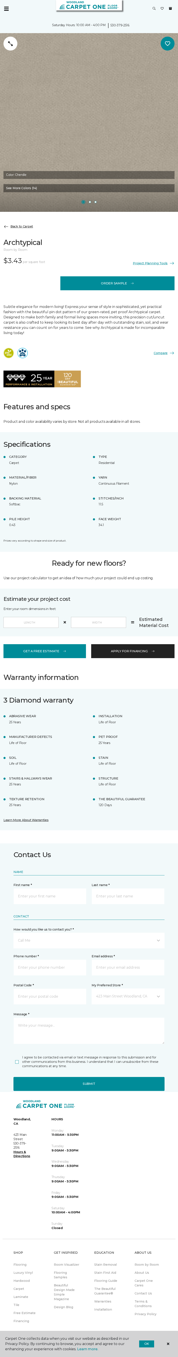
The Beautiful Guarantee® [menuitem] (104, 1291)
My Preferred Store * (107, 985)
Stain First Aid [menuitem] (105, 1273)
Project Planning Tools (150, 263)
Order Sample (114, 283)
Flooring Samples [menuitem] (60, 1275)
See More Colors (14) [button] (21, 188)
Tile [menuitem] (16, 1305)
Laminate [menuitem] (20, 1297)
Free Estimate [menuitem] (24, 1313)
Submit (89, 1084)
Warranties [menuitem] (102, 1301)
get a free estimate (41, 651)
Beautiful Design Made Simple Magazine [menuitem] (64, 1292)
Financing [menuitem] (21, 1321)
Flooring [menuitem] (19, 1265)
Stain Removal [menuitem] (105, 1265)
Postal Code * (23, 985)
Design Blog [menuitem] (63, 1307)
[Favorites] (162, 9)
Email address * (103, 956)
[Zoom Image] (10, 44)
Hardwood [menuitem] (21, 1281)
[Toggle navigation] (6, 9)
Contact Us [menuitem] (143, 1293)
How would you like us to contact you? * (43, 929)
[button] (154, 9)
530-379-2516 (119, 25)
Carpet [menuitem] (18, 1289)
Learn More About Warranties (25, 820)
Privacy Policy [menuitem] (146, 1314)
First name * (22, 885)
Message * (21, 1014)
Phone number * (26, 956)
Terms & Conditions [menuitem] (143, 1303)
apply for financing (129, 651)
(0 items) (170, 8)
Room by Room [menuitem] (147, 1265)
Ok (146, 1344)
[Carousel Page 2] (90, 202)
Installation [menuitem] (103, 1309)
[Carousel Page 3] (95, 202)
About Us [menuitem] (142, 1273)
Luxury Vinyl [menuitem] (23, 1273)
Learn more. (87, 1349)
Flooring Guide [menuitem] (105, 1281)
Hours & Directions (21, 1154)
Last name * (101, 885)
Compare (161, 353)
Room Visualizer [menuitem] (66, 1265)
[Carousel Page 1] (83, 202)
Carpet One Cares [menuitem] (144, 1283)
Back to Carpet (21, 226)
